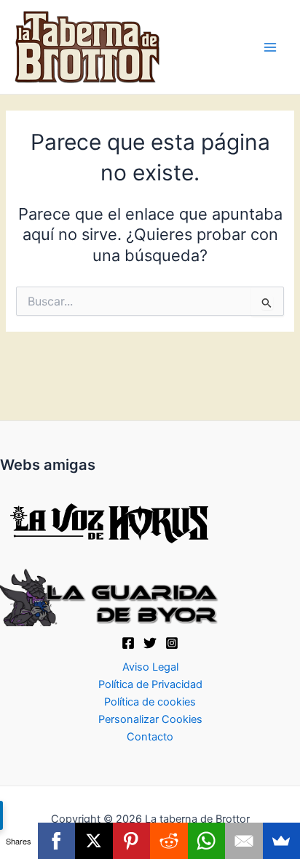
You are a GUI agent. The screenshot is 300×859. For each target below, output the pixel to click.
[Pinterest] (132, 841)
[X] (150, 643)
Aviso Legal (150, 667)
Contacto (150, 736)
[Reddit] (169, 841)
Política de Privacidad (150, 684)
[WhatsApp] (207, 841)
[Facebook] (128, 643)
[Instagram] (171, 643)
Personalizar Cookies (150, 719)
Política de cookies (150, 701)
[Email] (244, 841)
